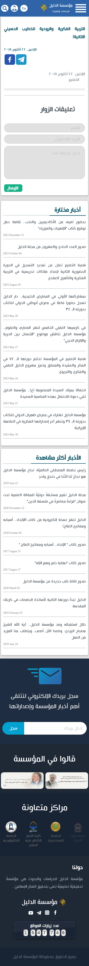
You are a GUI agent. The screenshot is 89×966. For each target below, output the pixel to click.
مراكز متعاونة (45, 808)
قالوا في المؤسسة (44, 759)
